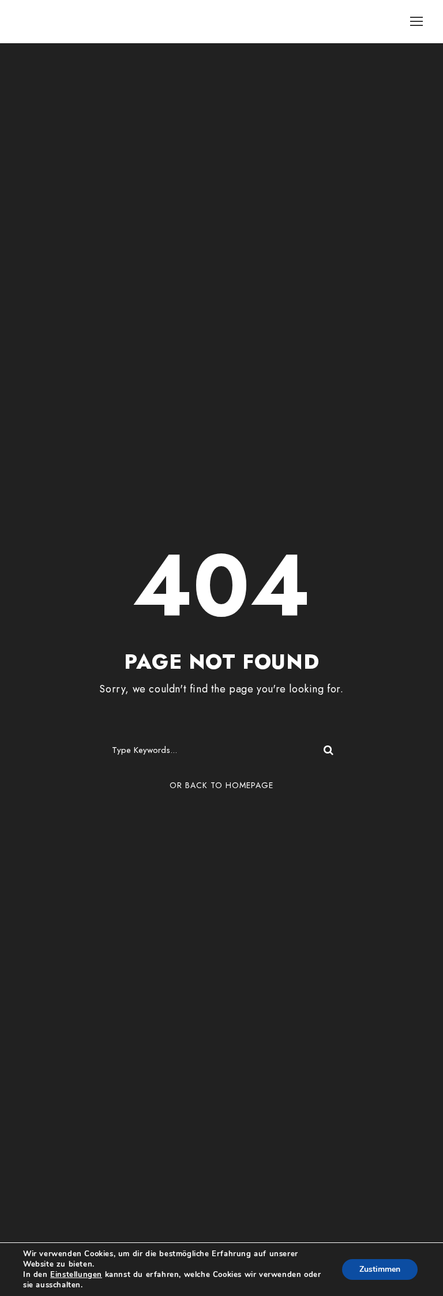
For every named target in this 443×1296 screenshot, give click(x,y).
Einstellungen (76, 1274)
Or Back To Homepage (221, 785)
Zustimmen (379, 1269)
